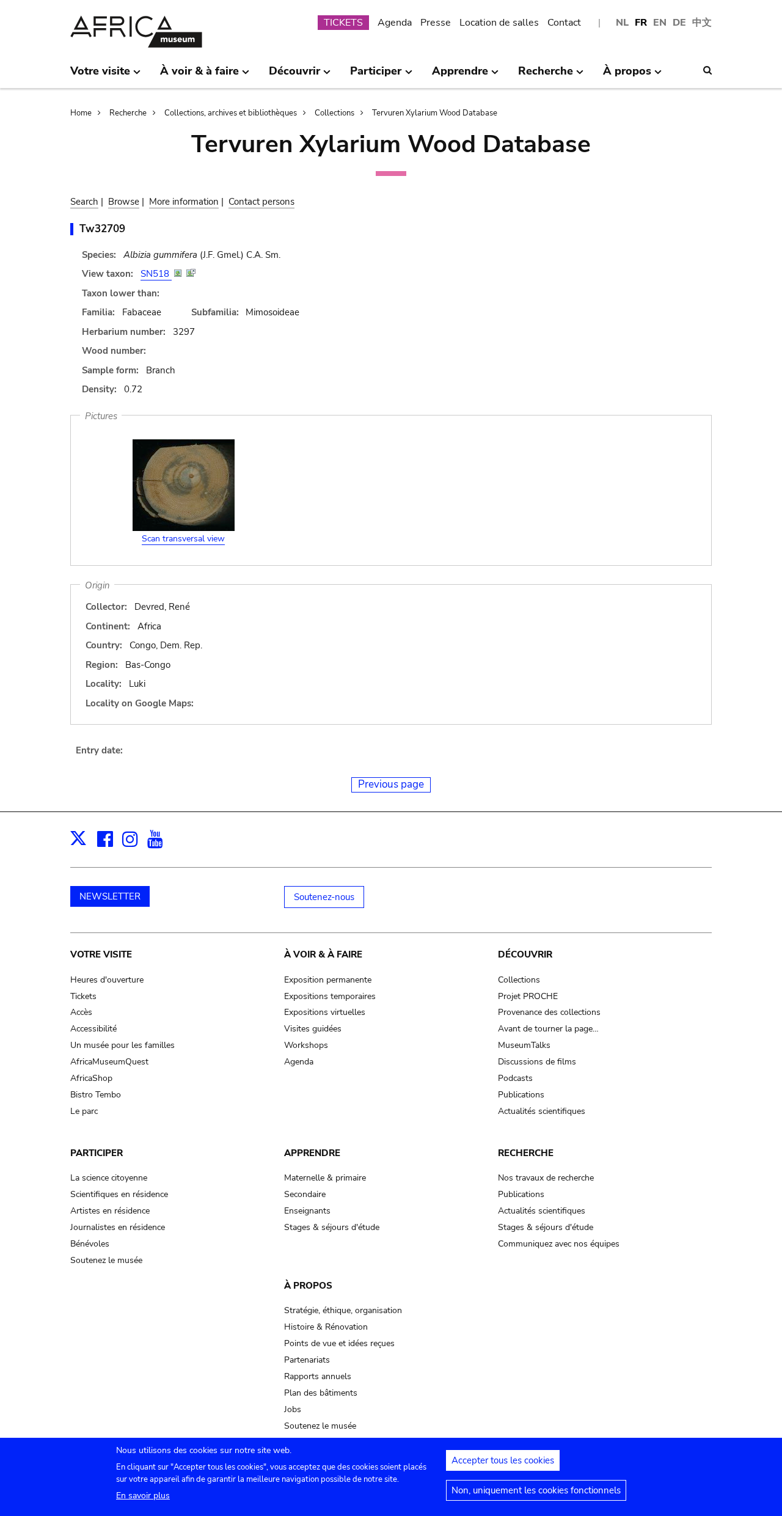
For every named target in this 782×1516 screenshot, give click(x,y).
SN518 (156, 274)
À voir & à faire (323, 954)
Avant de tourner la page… (548, 1028)
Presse (435, 22)
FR (641, 22)
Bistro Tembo (95, 1094)
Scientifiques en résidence (119, 1194)
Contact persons (261, 202)
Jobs (292, 1409)
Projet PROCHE (528, 996)
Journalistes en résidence (117, 1227)
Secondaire (305, 1194)
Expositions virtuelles (324, 1012)
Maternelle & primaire (325, 1178)
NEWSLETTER (110, 896)
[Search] (707, 70)
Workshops (306, 1045)
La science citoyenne (108, 1178)
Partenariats (307, 1360)
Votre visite (101, 954)
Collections (334, 113)
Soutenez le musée (106, 1260)
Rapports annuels (317, 1376)
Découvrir (525, 954)
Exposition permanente (327, 980)
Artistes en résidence (110, 1211)
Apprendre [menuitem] (460, 76)
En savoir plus (143, 1495)
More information (184, 202)
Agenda (395, 22)
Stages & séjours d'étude (331, 1227)
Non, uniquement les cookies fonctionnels (536, 1490)
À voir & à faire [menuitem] (199, 76)
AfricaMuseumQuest (109, 1061)
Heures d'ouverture (107, 980)
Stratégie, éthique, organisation (343, 1310)
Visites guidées (313, 1028)
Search (84, 202)
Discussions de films (537, 1061)
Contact (564, 22)
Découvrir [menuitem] (294, 76)
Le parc (84, 1111)
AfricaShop (91, 1078)
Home (81, 113)
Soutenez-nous (324, 897)
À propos (308, 1286)
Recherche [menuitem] (545, 76)
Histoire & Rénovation (326, 1327)
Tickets (83, 996)
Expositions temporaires (330, 996)
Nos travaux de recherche (546, 1178)
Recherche (128, 113)
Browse (123, 202)
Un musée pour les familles (122, 1045)
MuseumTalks (524, 1045)
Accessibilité (93, 1028)
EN (660, 22)
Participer (96, 1153)
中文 (702, 22)
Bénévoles (89, 1244)
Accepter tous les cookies (502, 1460)
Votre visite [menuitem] (100, 76)
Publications (521, 1094)
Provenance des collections (549, 1012)
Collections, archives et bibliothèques (230, 113)
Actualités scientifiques (541, 1111)
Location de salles (499, 22)
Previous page (391, 784)
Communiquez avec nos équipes (558, 1244)
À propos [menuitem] (627, 76)
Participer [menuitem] (375, 76)
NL (622, 22)
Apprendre (312, 1153)
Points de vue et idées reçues (339, 1343)
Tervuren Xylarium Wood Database (434, 113)
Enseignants (307, 1211)
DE (679, 22)
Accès (81, 1012)
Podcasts (515, 1078)
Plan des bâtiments (320, 1393)
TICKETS (343, 22)
